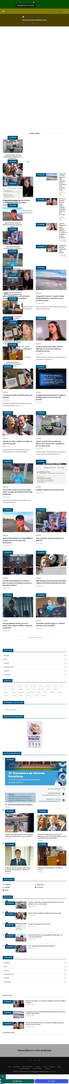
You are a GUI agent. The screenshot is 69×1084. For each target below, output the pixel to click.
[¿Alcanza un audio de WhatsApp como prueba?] (13, 331)
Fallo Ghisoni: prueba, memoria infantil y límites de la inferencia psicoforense (51, 582)
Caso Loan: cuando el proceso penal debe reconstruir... (12, 270)
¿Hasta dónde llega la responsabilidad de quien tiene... (12, 224)
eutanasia (20, 689)
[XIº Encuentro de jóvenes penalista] (35, 781)
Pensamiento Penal (35, 667)
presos (60, 692)
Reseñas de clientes (24, 1068)
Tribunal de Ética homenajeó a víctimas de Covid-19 (13, 364)
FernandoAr (52, 1071)
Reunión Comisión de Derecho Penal (12, 202)
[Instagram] (56, 11)
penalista (52, 692)
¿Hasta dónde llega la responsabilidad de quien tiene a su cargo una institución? (18, 540)
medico (13, 692)
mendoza (21, 692)
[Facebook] (54, 11)
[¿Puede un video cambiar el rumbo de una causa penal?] (18, 425)
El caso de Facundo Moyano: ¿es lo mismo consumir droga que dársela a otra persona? (62, 207)
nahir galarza (30, 692)
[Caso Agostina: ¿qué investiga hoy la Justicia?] (13, 238)
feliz (33, 689)
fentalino (40, 689)
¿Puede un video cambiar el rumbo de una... (12, 180)
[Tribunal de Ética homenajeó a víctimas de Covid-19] (13, 353)
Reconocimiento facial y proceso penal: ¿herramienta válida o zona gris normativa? (17, 625)
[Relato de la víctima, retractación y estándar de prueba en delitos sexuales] (18, 1003)
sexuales (28, 695)
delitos (55, 686)
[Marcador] (65, 11)
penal (45, 692)
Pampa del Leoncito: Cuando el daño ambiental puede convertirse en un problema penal (62, 182)
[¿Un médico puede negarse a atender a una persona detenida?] (51, 607)
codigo (41, 686)
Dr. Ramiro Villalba (37, 1068)
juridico (55, 689)
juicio (48, 689)
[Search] (64, 11)
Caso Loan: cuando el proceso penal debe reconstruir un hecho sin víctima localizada (17, 492)
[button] (37, 5)
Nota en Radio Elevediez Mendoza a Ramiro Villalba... (13, 318)
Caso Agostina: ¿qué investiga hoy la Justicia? (12, 247)
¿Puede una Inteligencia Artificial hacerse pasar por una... (13, 294)
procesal (6, 695)
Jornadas (35, 663)
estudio (12, 689)
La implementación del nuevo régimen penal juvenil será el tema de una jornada (50, 397)
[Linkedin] (57, 11)
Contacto (47, 1068)
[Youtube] (60, 11)
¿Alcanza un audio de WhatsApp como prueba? (12, 341)
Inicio (9, 1066)
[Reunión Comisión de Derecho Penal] (13, 192)
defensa (48, 686)
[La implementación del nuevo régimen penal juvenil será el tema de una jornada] (51, 379)
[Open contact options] (3, 1076)
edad (61, 686)
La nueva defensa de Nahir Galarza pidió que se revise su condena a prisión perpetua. (62, 231)
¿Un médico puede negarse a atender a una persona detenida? (50, 624)
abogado (11, 686)
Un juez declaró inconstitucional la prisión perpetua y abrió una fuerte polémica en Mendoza (18, 869)
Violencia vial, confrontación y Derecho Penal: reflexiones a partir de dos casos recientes (19, 835)
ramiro (21, 695)
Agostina (19, 686)
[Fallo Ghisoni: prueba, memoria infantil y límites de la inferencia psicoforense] (51, 564)
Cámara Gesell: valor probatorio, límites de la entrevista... (12, 157)
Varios (45, 1066)
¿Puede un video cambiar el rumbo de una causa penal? (44, 913)
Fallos (35, 659)
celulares (33, 686)
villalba (36, 695)
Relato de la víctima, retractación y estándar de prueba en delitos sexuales (46, 1002)
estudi (5, 689)
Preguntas (35, 670)
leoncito (6, 692)
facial (27, 689)
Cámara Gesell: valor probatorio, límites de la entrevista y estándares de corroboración (50, 443)
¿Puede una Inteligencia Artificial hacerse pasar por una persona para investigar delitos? (17, 583)
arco (26, 686)
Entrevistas (35, 655)
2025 (5, 686)
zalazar (43, 695)
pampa (39, 692)
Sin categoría (35, 674)
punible (14, 695)
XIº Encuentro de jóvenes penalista (19, 805)
